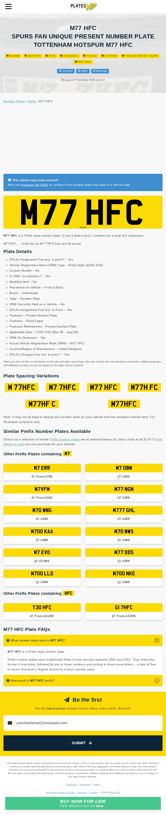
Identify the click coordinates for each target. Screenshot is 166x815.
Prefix (51, 55)
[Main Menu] (8, 6)
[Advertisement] (83, 138)
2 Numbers (110, 55)
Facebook (67, 71)
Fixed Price (34, 55)
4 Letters (91, 55)
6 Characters (70, 55)
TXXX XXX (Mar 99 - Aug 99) (141, 55)
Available (14, 55)
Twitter (84, 71)
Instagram (85, 784)
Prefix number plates (65, 439)
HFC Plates (84, 61)
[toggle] (157, 640)
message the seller (34, 185)
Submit (79, 743)
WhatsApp (101, 71)
